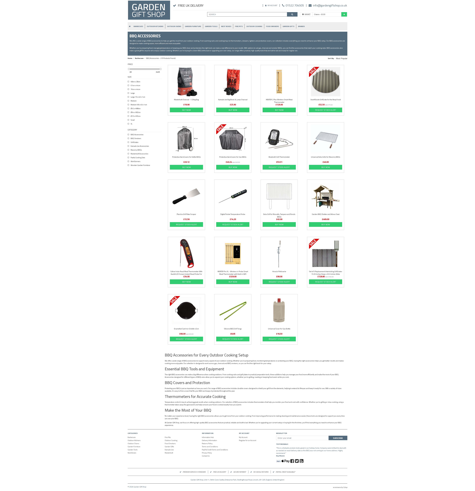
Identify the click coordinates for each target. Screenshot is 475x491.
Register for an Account (247, 440)
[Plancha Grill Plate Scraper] (186, 196)
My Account (272, 5)
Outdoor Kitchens (155, 26)
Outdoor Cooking (254, 26)
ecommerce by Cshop (340, 487)
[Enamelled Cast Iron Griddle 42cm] (186, 311)
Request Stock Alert (325, 109)
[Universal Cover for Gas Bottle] (279, 311)
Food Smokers (272, 26)
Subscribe (338, 438)
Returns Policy (207, 443)
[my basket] (344, 14)
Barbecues (138, 26)
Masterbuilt (169, 452)
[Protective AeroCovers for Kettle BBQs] (186, 139)
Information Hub (208, 437)
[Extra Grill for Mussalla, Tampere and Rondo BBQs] (279, 196)
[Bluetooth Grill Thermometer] (279, 139)
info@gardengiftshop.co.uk (330, 5)
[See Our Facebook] (292, 461)
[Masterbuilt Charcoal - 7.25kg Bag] (186, 81)
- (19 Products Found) (161, 58)
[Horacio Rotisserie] (279, 253)
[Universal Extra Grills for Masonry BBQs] (325, 139)
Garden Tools (211, 26)
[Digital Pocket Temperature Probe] (232, 196)
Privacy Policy (207, 452)
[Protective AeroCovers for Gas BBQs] (232, 139)
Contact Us (206, 456)
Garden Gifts (288, 26)
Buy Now (186, 109)
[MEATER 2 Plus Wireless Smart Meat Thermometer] (279, 81)
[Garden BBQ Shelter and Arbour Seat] (325, 196)
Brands (301, 26)
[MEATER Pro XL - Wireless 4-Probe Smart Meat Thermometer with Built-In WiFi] (232, 253)
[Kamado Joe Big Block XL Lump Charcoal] (232, 81)
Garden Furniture (193, 26)
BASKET (307, 14)
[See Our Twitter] (297, 461)
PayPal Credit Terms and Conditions (215, 449)
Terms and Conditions (210, 446)
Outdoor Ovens (174, 26)
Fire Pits (239, 26)
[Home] (149, 11)
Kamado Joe (169, 449)
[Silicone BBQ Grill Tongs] (232, 311)
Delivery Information (209, 440)
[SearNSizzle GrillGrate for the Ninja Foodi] (325, 81)
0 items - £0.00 (319, 14)
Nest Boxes (226, 26)
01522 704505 (295, 5)
